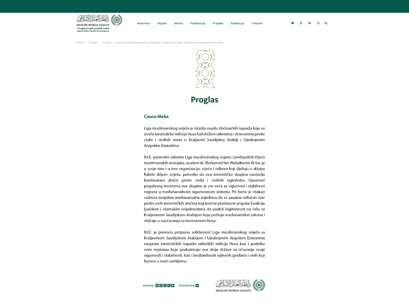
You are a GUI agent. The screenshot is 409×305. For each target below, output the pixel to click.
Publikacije (197, 23)
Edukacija (237, 23)
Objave (162, 23)
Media (178, 23)
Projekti (218, 23)
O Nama (257, 23)
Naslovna (143, 23)
